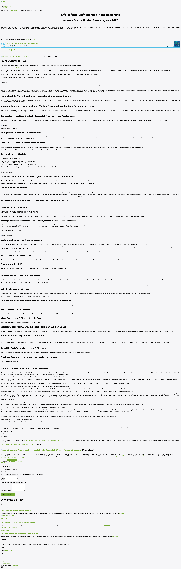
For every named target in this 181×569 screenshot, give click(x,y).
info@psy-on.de (8, 550)
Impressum (6, 562)
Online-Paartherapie (127, 456)
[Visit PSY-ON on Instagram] (4, 553)
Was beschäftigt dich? (6, 490)
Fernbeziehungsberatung (110, 456)
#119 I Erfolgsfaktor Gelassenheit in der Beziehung (16, 510)
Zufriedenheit (20, 461)
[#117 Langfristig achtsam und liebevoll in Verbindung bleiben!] (7, 515)
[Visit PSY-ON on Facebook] (4, 558)
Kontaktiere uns (7, 7)
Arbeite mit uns (7, 6)
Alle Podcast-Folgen (12, 460)
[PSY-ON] (3, 1)
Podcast (15, 461)
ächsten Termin (21, 457)
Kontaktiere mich (147, 456)
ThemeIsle (15, 565)
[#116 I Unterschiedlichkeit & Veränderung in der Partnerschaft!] (9, 527)
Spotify (28, 39)
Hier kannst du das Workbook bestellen (11, 68)
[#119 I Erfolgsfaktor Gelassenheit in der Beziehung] (8, 504)
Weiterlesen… (122, 513)
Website (3, 479)
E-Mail (2, 478)
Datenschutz (6, 563)
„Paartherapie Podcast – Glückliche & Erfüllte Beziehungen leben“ (42, 440)
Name (2, 477)
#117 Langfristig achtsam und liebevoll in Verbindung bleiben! (19, 522)
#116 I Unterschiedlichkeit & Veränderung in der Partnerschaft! (19, 533)
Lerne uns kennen (7, 5)
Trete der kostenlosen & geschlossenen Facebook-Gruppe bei (17, 444)
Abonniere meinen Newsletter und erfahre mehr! (14, 482)
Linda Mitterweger (73, 450)
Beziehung (10, 461)
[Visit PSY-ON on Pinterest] (4, 555)
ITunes (33, 39)
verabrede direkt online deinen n (9, 457)
